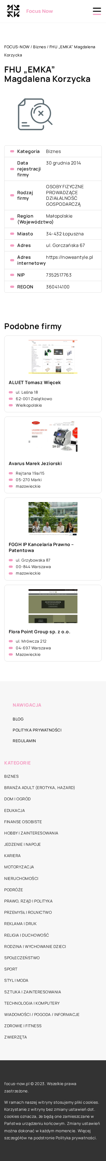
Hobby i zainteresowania (31, 833)
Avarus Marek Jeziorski (35, 463)
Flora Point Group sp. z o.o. (39, 632)
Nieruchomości (21, 878)
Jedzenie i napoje (22, 844)
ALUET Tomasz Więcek (35, 382)
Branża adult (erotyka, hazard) (39, 787)
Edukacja (14, 810)
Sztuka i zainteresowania (32, 991)
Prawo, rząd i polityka (28, 901)
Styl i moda (16, 980)
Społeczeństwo (22, 957)
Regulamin (24, 740)
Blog (18, 719)
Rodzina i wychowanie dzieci (35, 946)
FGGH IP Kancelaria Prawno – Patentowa (41, 547)
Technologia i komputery (32, 1003)
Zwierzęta (15, 1037)
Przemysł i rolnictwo (28, 912)
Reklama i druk (20, 923)
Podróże (13, 889)
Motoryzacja (19, 866)
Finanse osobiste (23, 821)
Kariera (12, 855)
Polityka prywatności (37, 730)
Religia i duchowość (26, 935)
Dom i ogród (17, 798)
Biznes (53, 151)
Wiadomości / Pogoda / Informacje (41, 1014)
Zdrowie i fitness (23, 1025)
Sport (11, 969)
